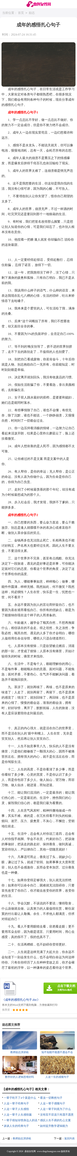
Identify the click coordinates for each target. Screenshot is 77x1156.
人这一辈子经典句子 (16, 1103)
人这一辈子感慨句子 (52, 1103)
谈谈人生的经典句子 (16, 1125)
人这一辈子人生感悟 (16, 1109)
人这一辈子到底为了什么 (55, 1109)
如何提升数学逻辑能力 (54, 1125)
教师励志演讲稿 (22, 1138)
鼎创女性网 (30, 1151)
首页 (21, 12)
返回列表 (69, 1138)
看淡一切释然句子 (51, 1097)
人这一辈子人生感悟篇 (18, 1114)
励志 (32, 12)
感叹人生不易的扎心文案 (55, 1120)
